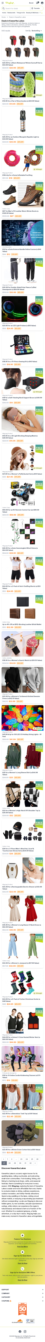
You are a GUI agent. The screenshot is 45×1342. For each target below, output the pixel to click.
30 (20, 1163)
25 (32, 1159)
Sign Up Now (22, 1263)
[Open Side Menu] (3, 3)
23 (21, 1159)
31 (25, 1163)
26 (37, 1159)
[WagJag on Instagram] (25, 1331)
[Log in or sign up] (42, 3)
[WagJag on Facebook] (20, 1331)
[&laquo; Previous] (4, 1159)
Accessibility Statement (23, 1338)
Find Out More (22, 1246)
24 (27, 1159)
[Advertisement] (22, 1223)
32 (31, 1163)
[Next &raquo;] (35, 1163)
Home (4, 17)
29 (15, 1163)
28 (9, 1163)
